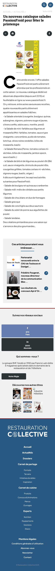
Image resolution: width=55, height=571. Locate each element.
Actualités (19, 12)
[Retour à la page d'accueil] (27, 431)
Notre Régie (14, 376)
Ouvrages (27, 505)
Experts (27, 511)
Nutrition (27, 517)
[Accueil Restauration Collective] (10, 5)
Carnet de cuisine (28, 487)
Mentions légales (27, 539)
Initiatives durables (27, 478)
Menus (27, 501)
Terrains (27, 474)
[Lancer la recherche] (44, 4)
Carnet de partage (27, 464)
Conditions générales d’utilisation (27, 543)
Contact (27, 557)
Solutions (27, 525)
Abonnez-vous (27, 548)
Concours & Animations (27, 497)
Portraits (27, 470)
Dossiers (27, 458)
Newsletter (27, 552)
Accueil (7, 12)
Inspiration (27, 482)
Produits (27, 493)
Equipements (27, 521)
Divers (27, 529)
